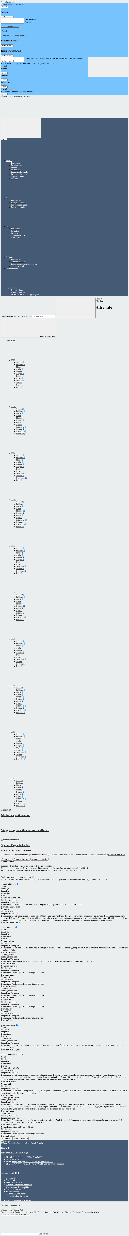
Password (29, 22)
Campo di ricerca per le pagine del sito (16, 316)
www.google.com (8, 1025)
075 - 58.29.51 (15, 1159)
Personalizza (6, 859)
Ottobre (19, 383)
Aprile (19, 369)
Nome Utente (30, 19)
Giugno (20, 374)
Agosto (19, 378)
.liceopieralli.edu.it (8, 884)
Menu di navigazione (47, 336)
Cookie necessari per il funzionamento (16, 877)
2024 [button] (13, 453)
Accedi (4, 7)
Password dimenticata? (10, 27)
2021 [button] (13, 592)
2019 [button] (13, 685)
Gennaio (20, 362)
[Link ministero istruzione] (12, 4)
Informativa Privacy (14, 1182)
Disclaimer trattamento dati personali (15, 1214)
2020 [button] (13, 639)
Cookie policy (11, 1178)
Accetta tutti (39, 859)
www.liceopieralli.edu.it (11, 1054)
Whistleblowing (12, 1191)
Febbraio (20, 365)
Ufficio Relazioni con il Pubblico (19, 1185)
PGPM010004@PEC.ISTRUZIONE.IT (37, 1164)
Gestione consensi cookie (16, 1194)
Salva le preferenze (20, 1138)
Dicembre (20, 387)
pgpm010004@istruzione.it (32, 1162)
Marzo (18, 367)
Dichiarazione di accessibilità (17, 1187)
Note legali (10, 1180)
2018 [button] (13, 732)
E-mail (27, 58)
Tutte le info (11, 341)
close (4, 139)
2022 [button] (13, 546)
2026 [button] (13, 360)
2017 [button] (13, 778)
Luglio (18, 376)
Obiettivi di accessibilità (15, 1189)
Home (98, 299)
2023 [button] (13, 499)
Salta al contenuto (8, 2)
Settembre (20, 380)
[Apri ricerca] (108, 67)
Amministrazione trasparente (17, 1196)
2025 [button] (13, 407)
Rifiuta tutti (21, 859)
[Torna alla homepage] (15, 96)
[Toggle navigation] (21, 128)
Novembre (20, 385)
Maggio (19, 371)
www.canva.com (8, 927)
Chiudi (4, 73)
